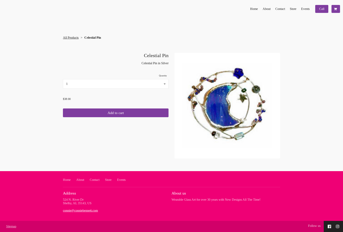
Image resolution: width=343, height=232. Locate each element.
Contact (280, 9)
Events (305, 9)
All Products (71, 37)
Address (69, 193)
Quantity (163, 75)
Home (254, 9)
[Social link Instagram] (337, 226)
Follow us (314, 225)
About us (179, 193)
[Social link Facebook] (329, 226)
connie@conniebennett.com (80, 210)
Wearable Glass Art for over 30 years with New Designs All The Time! (216, 199)
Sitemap (11, 226)
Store (293, 9)
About (267, 9)
